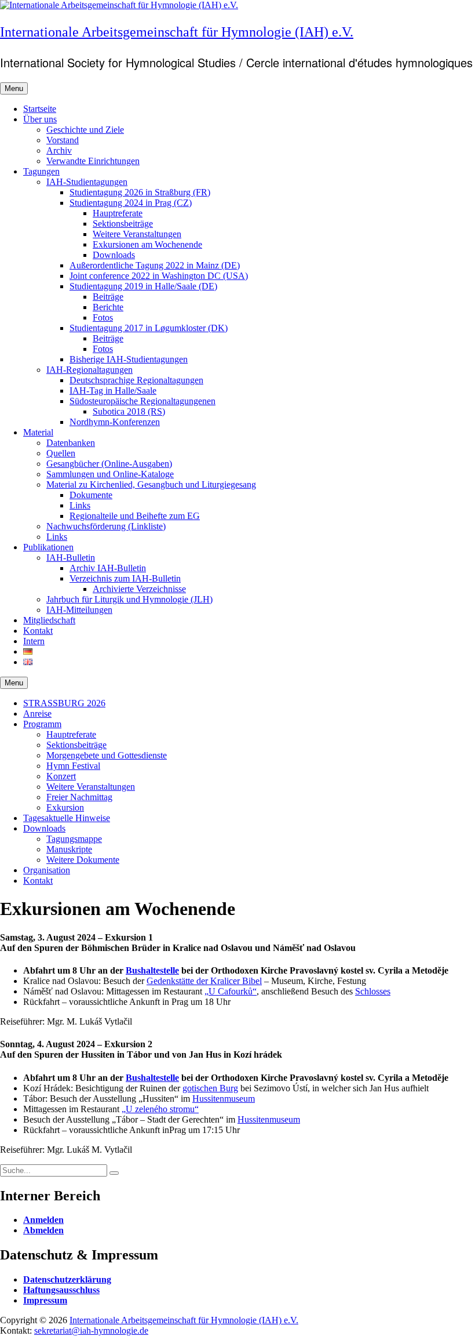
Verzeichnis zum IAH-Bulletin (125, 578)
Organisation (46, 870)
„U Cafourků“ (230, 991)
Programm (42, 724)
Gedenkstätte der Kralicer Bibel (204, 981)
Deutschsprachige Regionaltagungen (136, 380)
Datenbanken (70, 443)
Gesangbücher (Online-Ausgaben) (109, 464)
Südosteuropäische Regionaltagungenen (142, 401)
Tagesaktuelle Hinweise (66, 818)
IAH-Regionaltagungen (89, 370)
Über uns (40, 119)
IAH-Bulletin (70, 557)
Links (80, 505)
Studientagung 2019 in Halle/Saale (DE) (143, 286)
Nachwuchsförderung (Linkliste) (106, 526)
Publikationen (48, 547)
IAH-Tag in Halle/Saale (113, 390)
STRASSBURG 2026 (64, 703)
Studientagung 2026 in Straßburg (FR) (140, 192)
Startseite (39, 109)
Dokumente (91, 495)
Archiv (59, 150)
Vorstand (62, 140)
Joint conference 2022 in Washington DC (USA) (159, 276)
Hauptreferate (117, 213)
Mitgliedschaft (49, 620)
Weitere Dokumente (82, 860)
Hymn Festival (73, 766)
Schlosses (372, 991)
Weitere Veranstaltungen (137, 234)
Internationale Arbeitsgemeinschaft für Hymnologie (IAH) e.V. (176, 31)
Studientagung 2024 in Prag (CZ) (131, 203)
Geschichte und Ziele (85, 130)
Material (38, 432)
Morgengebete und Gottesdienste (106, 755)
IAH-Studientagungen (86, 182)
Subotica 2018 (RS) (129, 411)
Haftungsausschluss (61, 1290)
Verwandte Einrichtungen (93, 161)
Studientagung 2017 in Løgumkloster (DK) (149, 328)
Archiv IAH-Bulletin (108, 568)
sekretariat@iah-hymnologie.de (91, 1330)
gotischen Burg (210, 1088)
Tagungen (41, 171)
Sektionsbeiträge (123, 223)
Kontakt (38, 631)
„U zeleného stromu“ (160, 1109)
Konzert (61, 776)
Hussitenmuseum (223, 1098)
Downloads (114, 255)
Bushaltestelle (152, 970)
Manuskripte (69, 849)
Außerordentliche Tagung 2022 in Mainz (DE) (155, 265)
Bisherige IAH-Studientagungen (129, 359)
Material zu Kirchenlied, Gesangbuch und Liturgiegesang (151, 484)
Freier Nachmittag (79, 797)
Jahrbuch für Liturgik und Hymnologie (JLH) (129, 599)
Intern (34, 641)
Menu (14, 88)
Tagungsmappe (74, 839)
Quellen (60, 453)
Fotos (103, 317)
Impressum (45, 1300)
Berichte (108, 307)
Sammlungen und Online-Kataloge (110, 474)
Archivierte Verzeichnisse (139, 589)
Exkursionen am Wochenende (147, 244)
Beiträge (108, 297)
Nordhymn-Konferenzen (115, 422)
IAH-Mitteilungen (79, 610)
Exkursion (65, 807)
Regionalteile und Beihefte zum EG (135, 516)
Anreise (37, 713)
